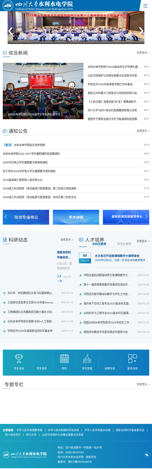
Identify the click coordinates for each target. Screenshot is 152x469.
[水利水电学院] (37, 5)
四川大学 (31, 434)
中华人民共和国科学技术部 (63, 430)
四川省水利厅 (13, 434)
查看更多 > (143, 52)
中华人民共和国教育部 (29, 430)
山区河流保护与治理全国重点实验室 (63, 434)
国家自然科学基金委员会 (130, 430)
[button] (70, 40)
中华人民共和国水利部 (97, 430)
